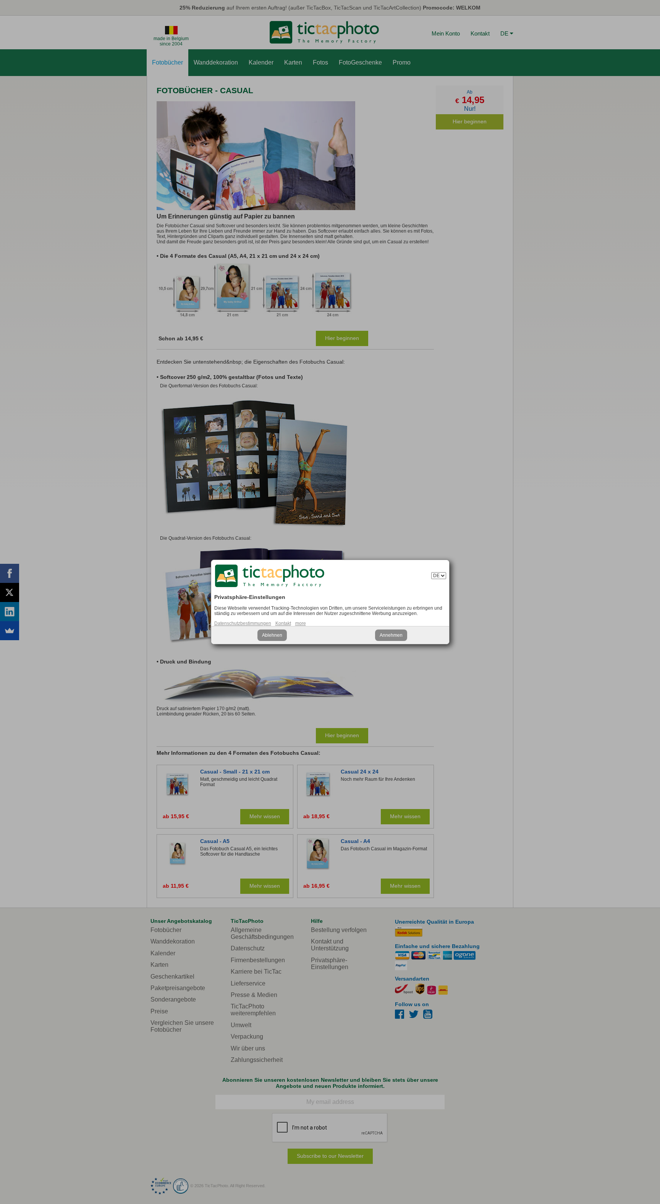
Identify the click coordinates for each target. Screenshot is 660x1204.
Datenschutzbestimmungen (242, 623)
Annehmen (391, 635)
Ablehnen (272, 635)
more (300, 623)
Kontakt (283, 623)
